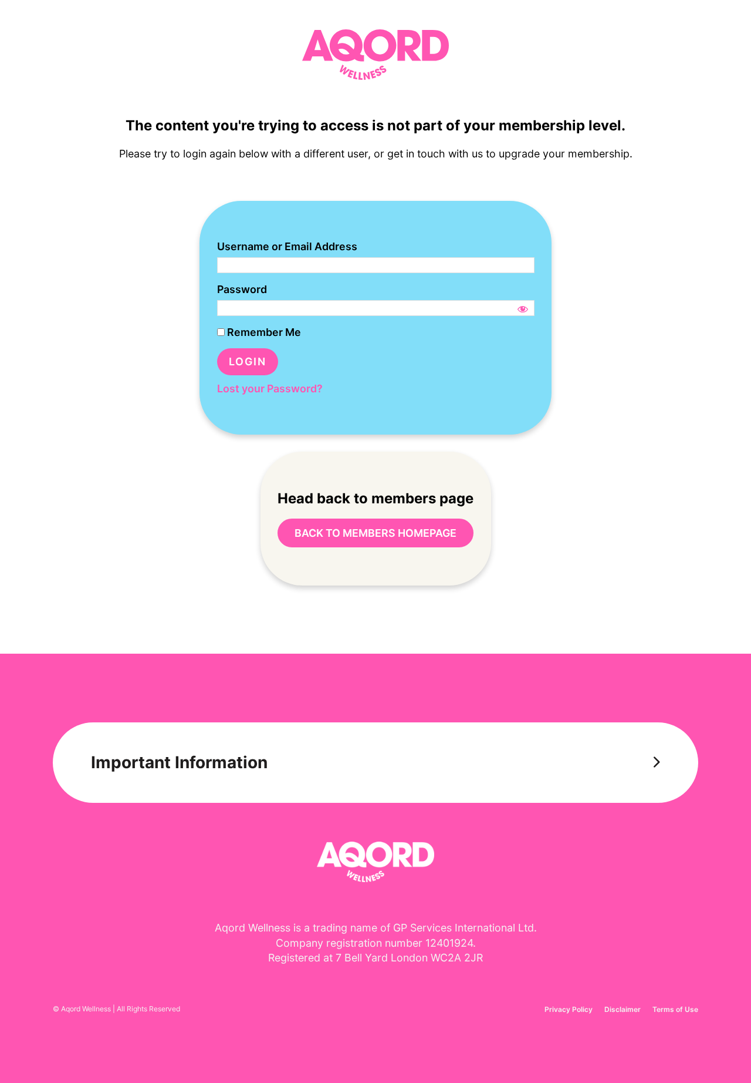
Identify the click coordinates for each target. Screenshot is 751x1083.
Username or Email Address (287, 246)
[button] (375, 762)
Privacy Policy (568, 1009)
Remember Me (263, 332)
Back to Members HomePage (375, 533)
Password (242, 289)
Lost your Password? (270, 388)
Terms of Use (675, 1009)
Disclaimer (622, 1009)
